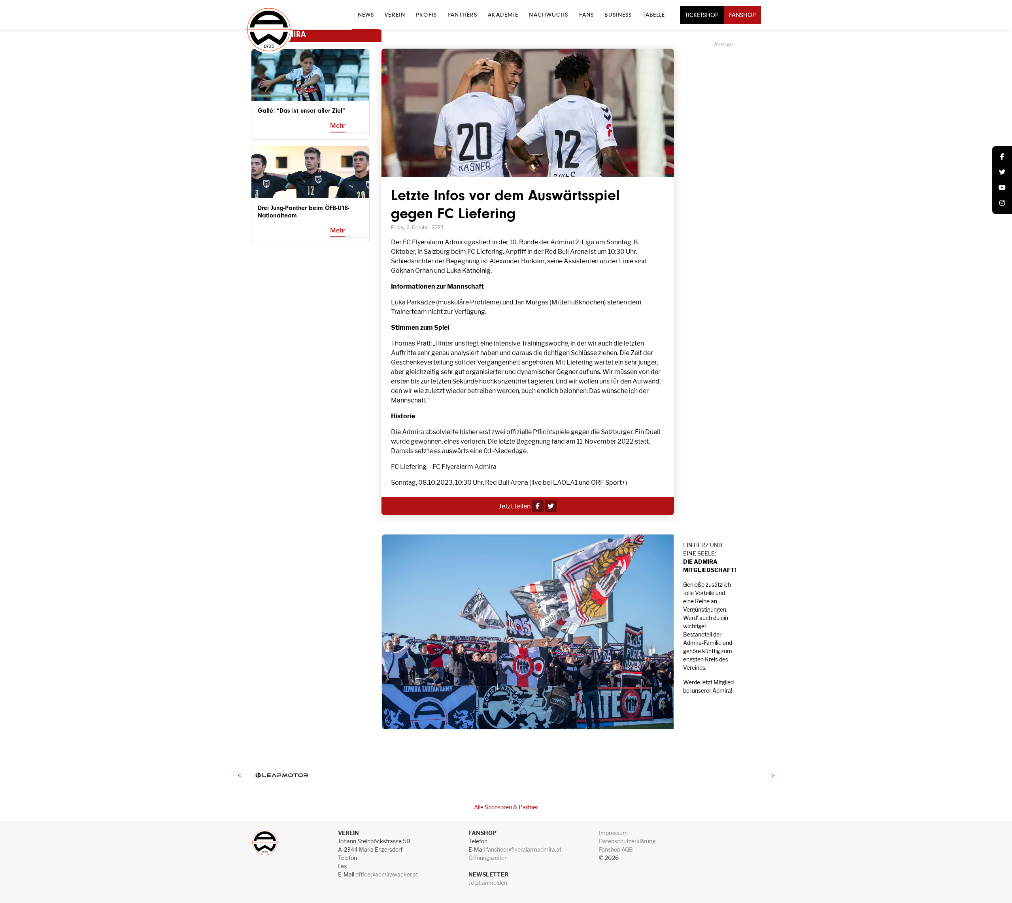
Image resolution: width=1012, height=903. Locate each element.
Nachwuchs (548, 14)
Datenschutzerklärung (627, 841)
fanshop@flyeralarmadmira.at (523, 849)
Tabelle (654, 14)
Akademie (503, 14)
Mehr (338, 125)
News (366, 14)
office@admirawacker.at (386, 874)
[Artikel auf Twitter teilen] (551, 506)
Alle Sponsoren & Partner (506, 807)
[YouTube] (1002, 188)
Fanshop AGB (616, 849)
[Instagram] (1002, 203)
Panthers (462, 14)
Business (618, 14)
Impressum (613, 832)
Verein (395, 14)
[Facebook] (1002, 157)
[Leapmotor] (281, 775)
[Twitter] (1002, 172)
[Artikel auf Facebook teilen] (538, 506)
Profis (426, 14)
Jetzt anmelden (487, 882)
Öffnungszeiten (488, 857)
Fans (586, 14)
